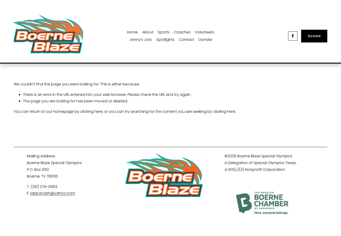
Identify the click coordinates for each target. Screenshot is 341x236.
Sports (163, 32)
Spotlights (165, 39)
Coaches (182, 32)
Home (132, 32)
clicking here (91, 111)
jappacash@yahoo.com (52, 193)
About (147, 32)
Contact (186, 39)
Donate (205, 39)
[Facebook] (292, 36)
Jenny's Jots (140, 39)
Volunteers (204, 32)
